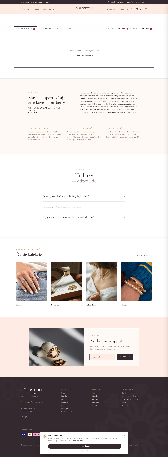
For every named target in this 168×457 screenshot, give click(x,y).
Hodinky (95, 393)
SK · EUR (141, 2)
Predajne (123, 9)
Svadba (36, 9)
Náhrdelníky (96, 402)
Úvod (63, 393)
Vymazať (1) (122, 29)
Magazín (111, 9)
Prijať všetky (85, 446)
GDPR (124, 402)
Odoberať (125, 357)
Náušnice (95, 396)
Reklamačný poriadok (130, 399)
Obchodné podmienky (130, 396)
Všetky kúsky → (144, 255)
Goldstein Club (66, 412)
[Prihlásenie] (141, 9)
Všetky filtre (26, 29)
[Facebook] (26, 417)
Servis (124, 393)
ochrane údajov (78, 441)
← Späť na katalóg (84, 55)
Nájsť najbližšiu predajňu (122, 2)
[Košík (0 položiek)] (146, 9)
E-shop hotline (37, 2)
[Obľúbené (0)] (137, 9)
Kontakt (125, 405)
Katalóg (25, 9)
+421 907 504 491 (26, 411)
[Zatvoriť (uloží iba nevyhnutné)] (124, 435)
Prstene (94, 405)
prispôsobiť (84, 451)
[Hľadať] (132, 9)
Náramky (95, 399)
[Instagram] (22, 417)
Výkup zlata (49, 9)
